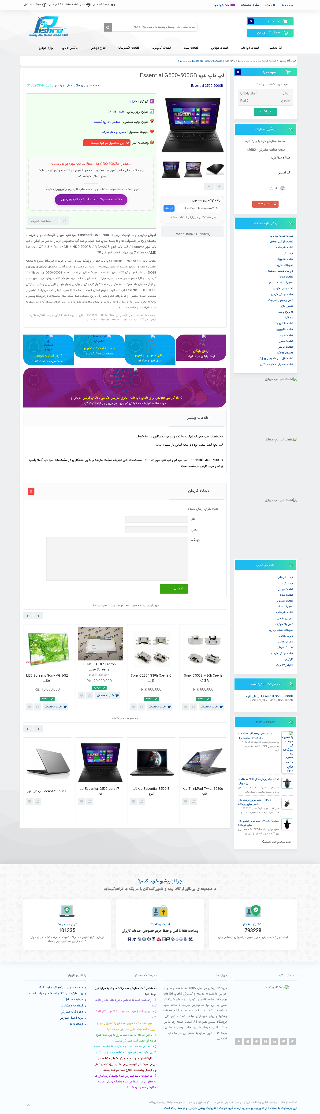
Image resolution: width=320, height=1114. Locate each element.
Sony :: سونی (74, 85)
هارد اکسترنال (285, 647)
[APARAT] (265, 1041)
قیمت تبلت (287, 253)
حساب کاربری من (268, 33)
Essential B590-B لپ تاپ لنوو (151, 791)
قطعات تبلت (286, 276)
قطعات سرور (286, 341)
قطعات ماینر (286, 335)
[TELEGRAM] (283, 1041)
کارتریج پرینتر (285, 312)
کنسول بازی (286, 306)
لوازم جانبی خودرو (283, 288)
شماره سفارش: (280, 158)
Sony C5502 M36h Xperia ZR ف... (203, 678)
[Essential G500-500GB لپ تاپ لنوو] (171, 170)
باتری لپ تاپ (222, 5)
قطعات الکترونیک (283, 323)
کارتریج (289, 659)
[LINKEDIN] (274, 1041)
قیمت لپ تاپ (285, 577)
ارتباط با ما (76, 1024)
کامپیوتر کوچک (285, 352)
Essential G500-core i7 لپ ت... (99, 791)
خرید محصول (53, 706)
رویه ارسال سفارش (71, 1017)
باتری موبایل (286, 636)
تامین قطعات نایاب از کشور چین (67, 4)
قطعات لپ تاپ (284, 247)
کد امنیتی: (283, 173)
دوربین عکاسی (284, 618)
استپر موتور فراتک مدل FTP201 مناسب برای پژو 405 (255, 802)
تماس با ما (288, 5)
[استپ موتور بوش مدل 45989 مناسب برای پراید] (287, 783)
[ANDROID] (256, 1041)
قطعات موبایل (285, 589)
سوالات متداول (32, 4)
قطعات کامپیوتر (285, 600)
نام (193, 519)
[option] (47, 668)
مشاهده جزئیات (41, 221)
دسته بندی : (91, 85)
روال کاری (270, 5)
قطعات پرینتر (286, 347)
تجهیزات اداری (285, 265)
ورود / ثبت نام (101, 4)
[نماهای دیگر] (219, 186)
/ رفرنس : (58, 85)
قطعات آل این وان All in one (276, 358)
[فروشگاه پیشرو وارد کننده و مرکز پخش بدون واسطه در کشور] (50, 26)
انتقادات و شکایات (72, 1005)
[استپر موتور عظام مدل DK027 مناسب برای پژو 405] (287, 824)
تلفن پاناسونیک (284, 624)
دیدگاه (195, 540)
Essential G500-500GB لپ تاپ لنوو (269, 697)
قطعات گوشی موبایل (281, 241)
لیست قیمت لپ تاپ (264, 60)
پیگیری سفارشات (250, 5)
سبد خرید (265, 21)
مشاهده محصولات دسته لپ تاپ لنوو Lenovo (91, 199)
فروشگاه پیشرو (287, 60)
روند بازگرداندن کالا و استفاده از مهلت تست (56, 993)
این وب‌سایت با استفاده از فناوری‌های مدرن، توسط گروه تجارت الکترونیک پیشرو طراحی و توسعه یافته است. (230, 1108)
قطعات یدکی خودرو (282, 294)
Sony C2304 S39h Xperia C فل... (151, 678)
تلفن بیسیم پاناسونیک (280, 300)
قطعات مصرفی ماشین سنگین (276, 364)
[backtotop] (28, 1105)
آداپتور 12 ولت (284, 665)
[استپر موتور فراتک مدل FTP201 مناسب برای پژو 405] (287, 803)
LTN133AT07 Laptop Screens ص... (99, 667)
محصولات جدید (265, 721)
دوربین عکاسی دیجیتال (279, 271)
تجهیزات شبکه (285, 606)
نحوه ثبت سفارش (72, 1011)
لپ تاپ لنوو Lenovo (237, 60)
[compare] (64, 220)
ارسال (178, 588)
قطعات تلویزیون (284, 329)
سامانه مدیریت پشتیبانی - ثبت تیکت (60, 987)
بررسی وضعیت (263, 203)
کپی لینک (169, 208)
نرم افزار (288, 317)
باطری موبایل (285, 641)
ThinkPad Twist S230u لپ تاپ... (203, 791)
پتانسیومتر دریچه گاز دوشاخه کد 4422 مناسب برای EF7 (255, 736)
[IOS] (247, 1041)
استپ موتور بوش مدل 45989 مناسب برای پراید (258, 781)
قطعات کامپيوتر (285, 259)
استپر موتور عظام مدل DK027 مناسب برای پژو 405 (258, 823)
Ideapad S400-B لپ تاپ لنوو (47, 791)
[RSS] (238, 1041)
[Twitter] (292, 1041)
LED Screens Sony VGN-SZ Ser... (47, 678)
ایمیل (194, 530)
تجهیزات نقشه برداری (281, 282)
